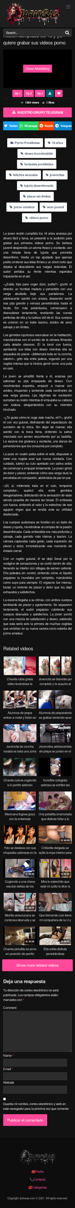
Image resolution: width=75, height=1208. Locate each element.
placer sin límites (38, 196)
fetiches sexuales (25, 175)
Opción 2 (29, 93)
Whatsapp (30, 126)
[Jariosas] (33, 14)
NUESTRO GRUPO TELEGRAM (40, 112)
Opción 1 (17, 93)
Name (8, 1055)
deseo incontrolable (38, 153)
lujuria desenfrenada (38, 185)
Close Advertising (37, 68)
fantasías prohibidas (38, 164)
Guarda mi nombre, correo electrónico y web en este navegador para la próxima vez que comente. (36, 1106)
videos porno (38, 217)
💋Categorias (37, 1187)
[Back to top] (68, 1199)
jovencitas (56, 175)
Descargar (50, 93)
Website (8, 1082)
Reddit (49, 126)
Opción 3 (40, 93)
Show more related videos (37, 965)
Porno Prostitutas (27, 142)
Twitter (13, 126)
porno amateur (24, 207)
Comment (9, 1007)
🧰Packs (37, 1171)
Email (8, 1069)
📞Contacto (38, 1179)
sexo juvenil (55, 207)
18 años (57, 142)
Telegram (66, 126)
